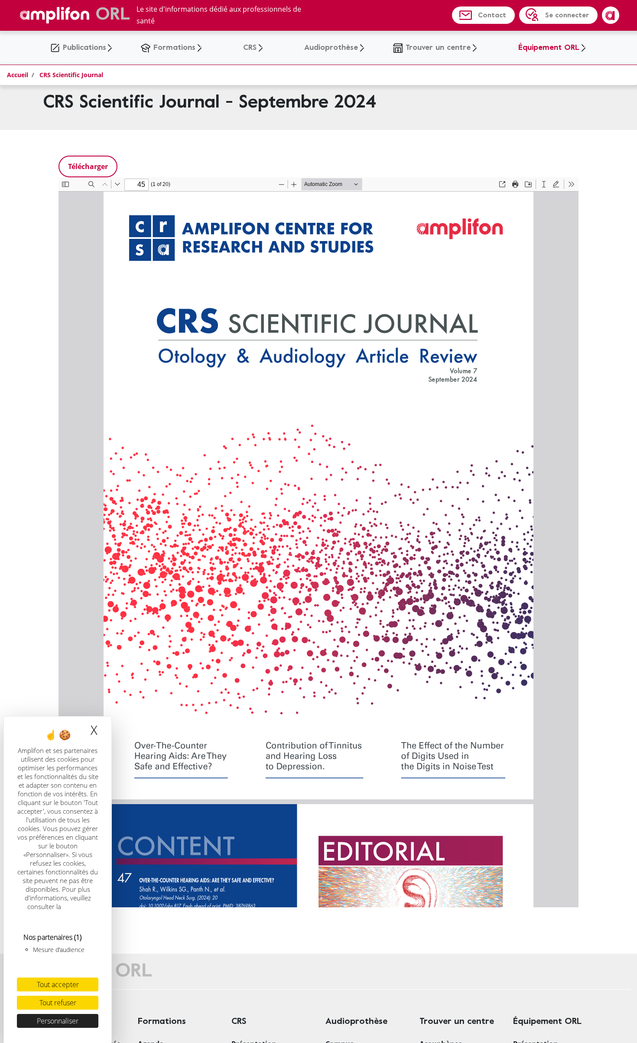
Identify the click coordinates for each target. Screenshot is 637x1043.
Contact (492, 15)
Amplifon (610, 15)
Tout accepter (58, 984)
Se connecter (567, 15)
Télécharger (88, 166)
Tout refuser (57, 1002)
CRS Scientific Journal (71, 75)
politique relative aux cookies (58, 910)
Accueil (17, 75)
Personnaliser (57, 1021)
